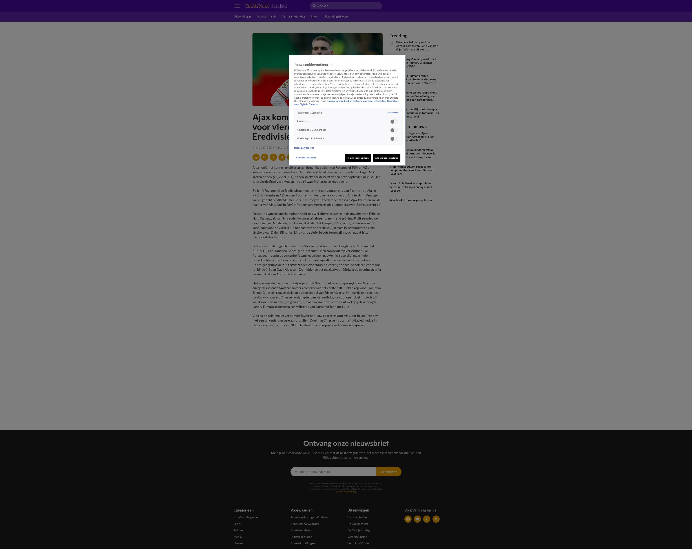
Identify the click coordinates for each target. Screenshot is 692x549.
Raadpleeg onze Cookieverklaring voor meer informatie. (356, 101)
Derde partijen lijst (304, 147)
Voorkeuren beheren (306, 157)
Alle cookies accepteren (386, 158)
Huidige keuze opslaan (358, 158)
